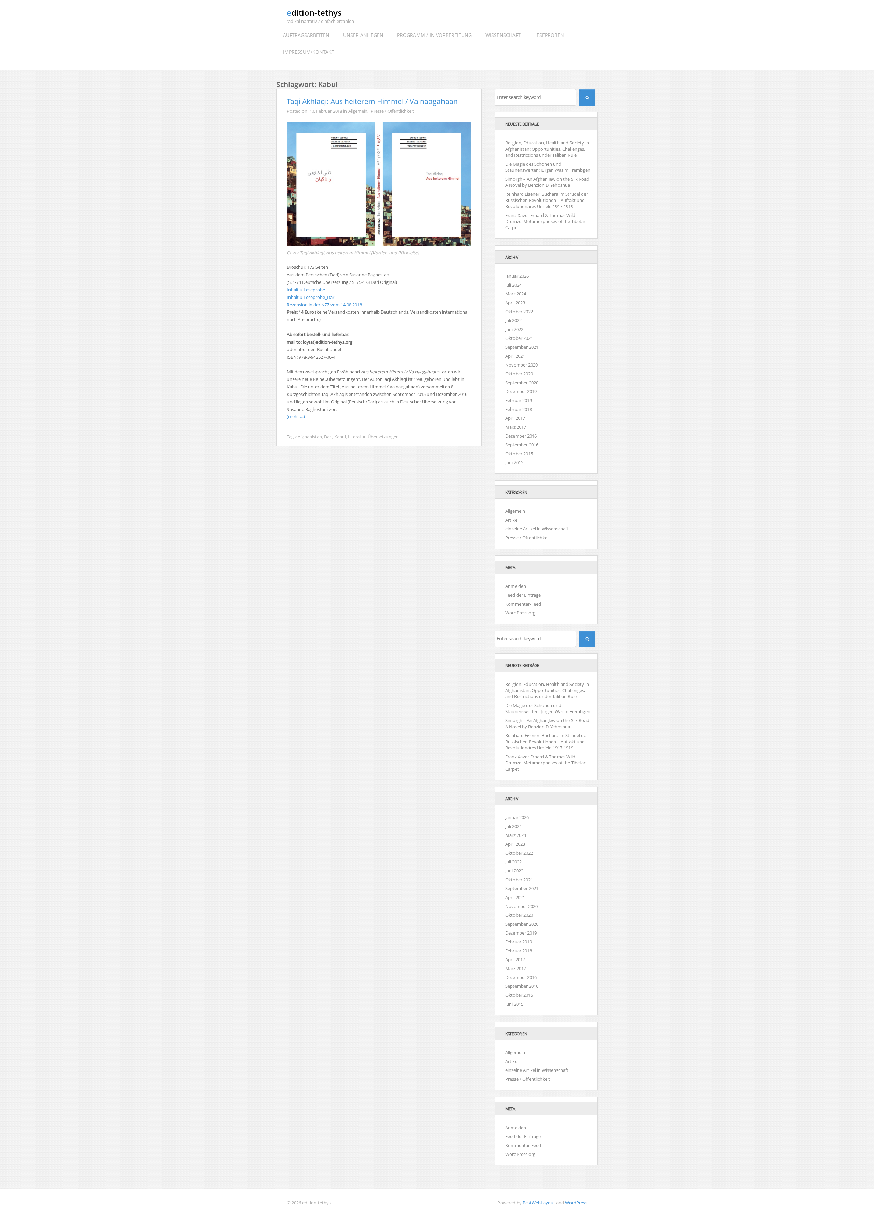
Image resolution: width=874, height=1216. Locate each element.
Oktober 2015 (519, 454)
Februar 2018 (518, 409)
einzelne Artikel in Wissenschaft (536, 529)
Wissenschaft (503, 35)
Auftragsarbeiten (306, 35)
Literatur (357, 436)
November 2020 (521, 365)
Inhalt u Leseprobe (306, 290)
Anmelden (515, 586)
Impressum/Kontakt (308, 52)
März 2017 (515, 427)
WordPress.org (520, 613)
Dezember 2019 (521, 391)
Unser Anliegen (363, 35)
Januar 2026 (517, 276)
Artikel (511, 520)
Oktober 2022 (519, 311)
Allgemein (358, 111)
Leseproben (549, 35)
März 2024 (515, 294)
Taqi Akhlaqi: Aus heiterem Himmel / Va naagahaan (372, 101)
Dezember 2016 (521, 436)
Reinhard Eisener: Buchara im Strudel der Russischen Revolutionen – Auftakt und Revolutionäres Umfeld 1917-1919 (546, 741)
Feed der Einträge (523, 595)
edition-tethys (314, 12)
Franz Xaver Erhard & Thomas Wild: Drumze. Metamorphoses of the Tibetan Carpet (546, 763)
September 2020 (521, 382)
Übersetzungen (383, 436)
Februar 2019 (518, 400)
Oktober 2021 (519, 338)
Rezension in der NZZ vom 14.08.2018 (324, 305)
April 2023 (515, 303)
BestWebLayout (539, 1203)
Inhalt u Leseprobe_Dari (311, 297)
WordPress (576, 1203)
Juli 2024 (513, 285)
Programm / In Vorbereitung (434, 35)
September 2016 (521, 445)
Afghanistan (310, 436)
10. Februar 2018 (326, 111)
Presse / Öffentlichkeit (392, 111)
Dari (328, 436)
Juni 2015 (514, 462)
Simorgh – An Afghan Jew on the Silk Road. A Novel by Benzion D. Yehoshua (547, 723)
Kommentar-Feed (523, 604)
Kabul (340, 436)
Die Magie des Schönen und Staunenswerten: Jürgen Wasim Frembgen (547, 708)
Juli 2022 (513, 320)
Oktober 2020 (519, 374)
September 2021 (521, 347)
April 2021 (515, 356)
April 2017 (515, 418)
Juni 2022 (514, 329)
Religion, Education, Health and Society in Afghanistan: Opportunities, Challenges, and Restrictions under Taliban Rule (547, 690)
